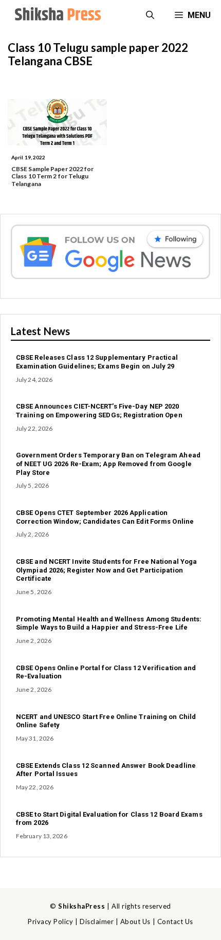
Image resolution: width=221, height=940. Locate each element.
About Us (135, 921)
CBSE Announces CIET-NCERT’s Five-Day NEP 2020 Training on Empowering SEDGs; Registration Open (99, 410)
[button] (150, 15)
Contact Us (175, 921)
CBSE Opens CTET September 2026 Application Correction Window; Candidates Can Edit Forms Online (105, 517)
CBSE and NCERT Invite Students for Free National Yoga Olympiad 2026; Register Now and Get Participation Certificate (106, 570)
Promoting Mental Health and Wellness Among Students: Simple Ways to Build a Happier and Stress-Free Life (108, 623)
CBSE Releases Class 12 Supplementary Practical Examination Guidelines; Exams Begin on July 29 (97, 362)
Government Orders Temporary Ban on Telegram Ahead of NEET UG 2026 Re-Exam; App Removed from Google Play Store (108, 463)
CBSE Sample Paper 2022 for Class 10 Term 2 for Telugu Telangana (52, 176)
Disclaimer (97, 921)
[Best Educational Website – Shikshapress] (56, 15)
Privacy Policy (50, 921)
